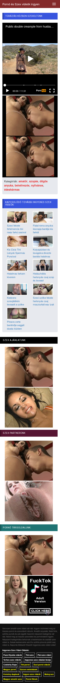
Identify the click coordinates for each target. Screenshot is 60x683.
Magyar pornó (9, 669)
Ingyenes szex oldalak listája (38, 659)
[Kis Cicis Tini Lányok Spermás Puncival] (17, 240)
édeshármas (12, 189)
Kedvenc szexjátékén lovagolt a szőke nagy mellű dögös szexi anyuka (16, 304)
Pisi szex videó (44, 655)
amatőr (23, 181)
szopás (33, 181)
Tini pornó (25, 664)
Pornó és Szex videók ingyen (21, 4)
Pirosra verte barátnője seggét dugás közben (15, 325)
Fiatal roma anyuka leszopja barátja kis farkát (43, 229)
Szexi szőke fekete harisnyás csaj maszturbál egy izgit (43, 301)
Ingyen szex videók (32, 674)
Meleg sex (49, 674)
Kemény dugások (11, 674)
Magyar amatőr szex (12, 679)
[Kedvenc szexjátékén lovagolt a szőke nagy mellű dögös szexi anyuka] (17, 289)
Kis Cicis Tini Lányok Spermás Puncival (16, 253)
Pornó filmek (31, 679)
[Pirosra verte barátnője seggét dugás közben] (17, 313)
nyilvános (37, 185)
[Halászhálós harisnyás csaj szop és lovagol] (43, 265)
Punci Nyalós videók (12, 655)
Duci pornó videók (42, 664)
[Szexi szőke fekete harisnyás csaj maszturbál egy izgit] (43, 289)
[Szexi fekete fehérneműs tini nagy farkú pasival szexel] (17, 216)
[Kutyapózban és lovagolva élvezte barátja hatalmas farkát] (43, 240)
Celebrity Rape (10, 664)
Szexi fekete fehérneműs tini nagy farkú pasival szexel (16, 230)
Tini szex (30, 655)
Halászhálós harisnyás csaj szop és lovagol (43, 277)
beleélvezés (22, 185)
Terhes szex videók (12, 659)
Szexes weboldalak (28, 669)
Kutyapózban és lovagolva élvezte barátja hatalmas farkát (42, 254)
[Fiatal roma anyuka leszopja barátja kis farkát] (43, 216)
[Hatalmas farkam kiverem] (17, 265)
